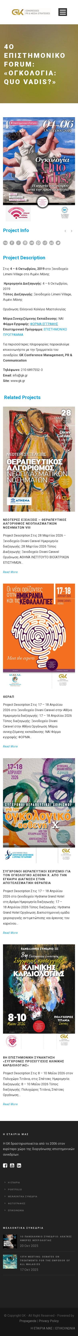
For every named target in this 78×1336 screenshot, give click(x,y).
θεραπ (8, 697)
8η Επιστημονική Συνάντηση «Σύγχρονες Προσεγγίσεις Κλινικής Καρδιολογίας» (33, 1061)
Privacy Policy (49, 1321)
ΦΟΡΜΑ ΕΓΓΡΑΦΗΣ (44, 324)
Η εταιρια (14, 1182)
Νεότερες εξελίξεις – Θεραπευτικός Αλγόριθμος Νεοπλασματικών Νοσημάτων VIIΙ (35, 523)
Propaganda (27, 1321)
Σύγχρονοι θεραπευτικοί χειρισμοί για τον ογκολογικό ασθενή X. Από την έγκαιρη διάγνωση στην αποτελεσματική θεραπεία (37, 877)
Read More (10, 572)
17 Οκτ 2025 (29, 1270)
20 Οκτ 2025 (29, 1246)
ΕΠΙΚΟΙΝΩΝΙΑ (65, 1328)
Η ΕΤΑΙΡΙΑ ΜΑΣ (42, 1328)
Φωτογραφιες (17, 1203)
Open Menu (62, 12)
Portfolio (15, 1189)
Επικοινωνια (16, 1210)
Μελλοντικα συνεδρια (22, 1196)
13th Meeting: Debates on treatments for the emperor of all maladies (45, 1260)
